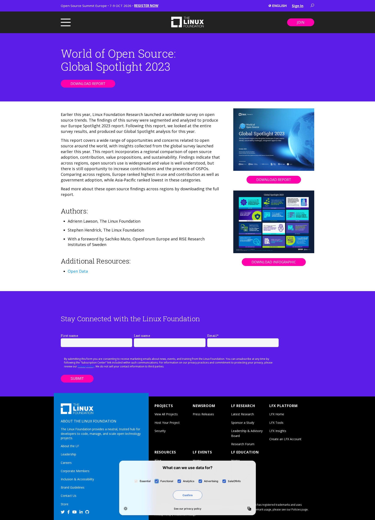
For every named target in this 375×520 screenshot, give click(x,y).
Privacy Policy (86, 366)
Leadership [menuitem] (68, 454)
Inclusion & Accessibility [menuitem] (77, 479)
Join (300, 22)
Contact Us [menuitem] (68, 496)
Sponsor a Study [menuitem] (242, 423)
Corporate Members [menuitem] (75, 471)
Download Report (88, 83)
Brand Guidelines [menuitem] (72, 487)
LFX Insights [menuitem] (277, 431)
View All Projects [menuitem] (166, 414)
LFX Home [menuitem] (276, 414)
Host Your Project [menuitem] (167, 423)
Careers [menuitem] (66, 463)
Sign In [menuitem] (297, 6)
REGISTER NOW (146, 5)
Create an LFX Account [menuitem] (285, 439)
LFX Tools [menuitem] (276, 423)
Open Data (78, 271)
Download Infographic (274, 262)
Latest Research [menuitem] (242, 414)
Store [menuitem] (64, 504)
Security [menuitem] (160, 431)
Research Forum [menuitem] (242, 444)
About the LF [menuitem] (70, 446)
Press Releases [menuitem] (203, 414)
